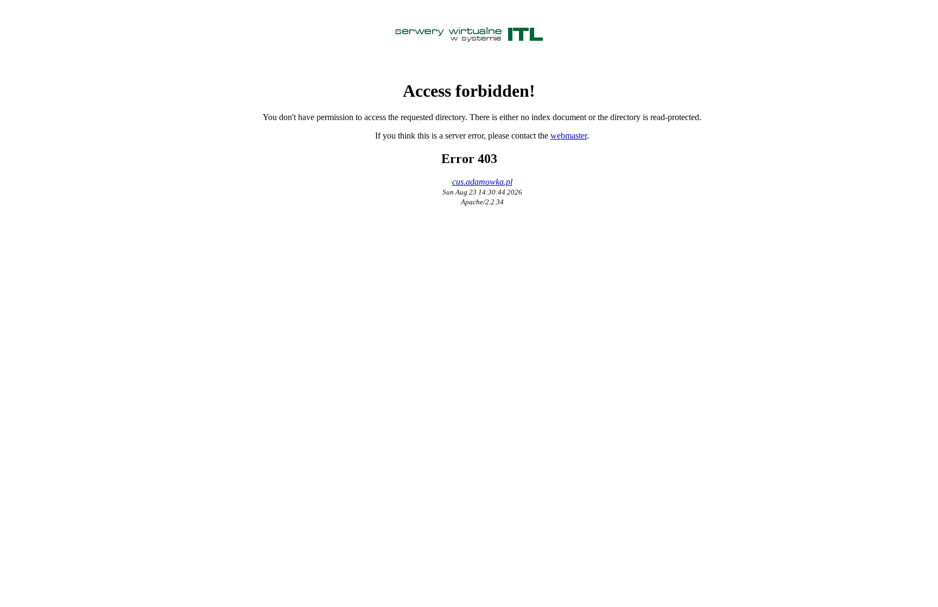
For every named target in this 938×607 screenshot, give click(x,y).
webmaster (568, 135)
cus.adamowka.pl (482, 181)
